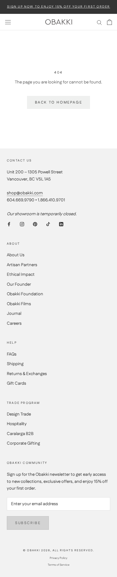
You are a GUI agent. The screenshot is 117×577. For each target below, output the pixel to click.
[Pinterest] (35, 224)
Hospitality (17, 424)
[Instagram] (22, 224)
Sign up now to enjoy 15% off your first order (58, 7)
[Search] (99, 22)
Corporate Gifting (23, 443)
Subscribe (28, 523)
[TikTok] (48, 224)
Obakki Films (19, 304)
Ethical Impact (21, 274)
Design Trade (19, 414)
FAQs (11, 354)
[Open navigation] (8, 22)
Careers (14, 323)
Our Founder (19, 284)
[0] (109, 22)
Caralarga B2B (20, 434)
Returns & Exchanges (27, 374)
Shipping (15, 364)
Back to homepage (58, 102)
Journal (14, 314)
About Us (15, 255)
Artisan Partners (22, 265)
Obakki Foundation (25, 294)
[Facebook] (9, 224)
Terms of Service (59, 565)
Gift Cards (16, 383)
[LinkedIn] (61, 224)
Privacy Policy (58, 558)
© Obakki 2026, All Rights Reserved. (58, 550)
